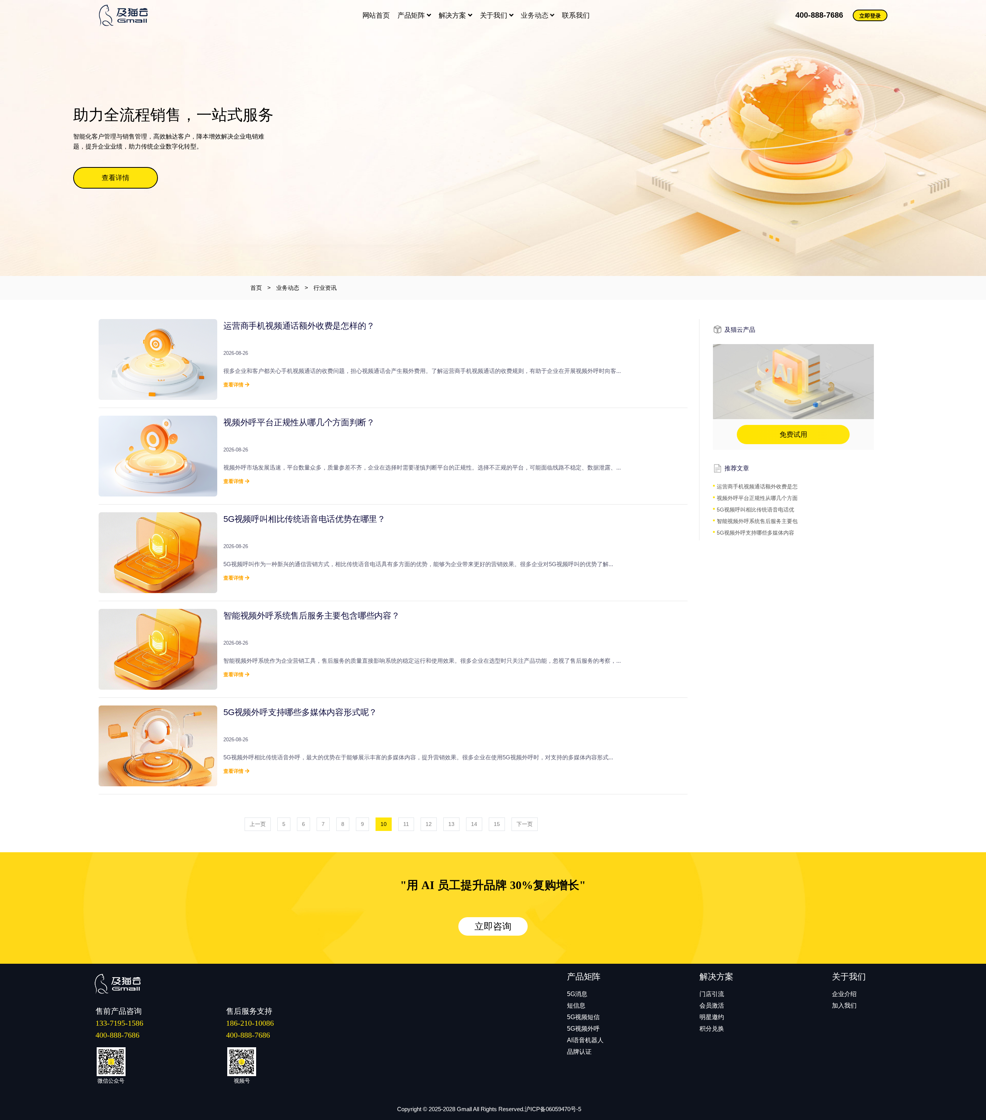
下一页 (524, 824)
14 (474, 824)
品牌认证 (579, 1051)
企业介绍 (844, 994)
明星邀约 (711, 1017)
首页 (256, 287)
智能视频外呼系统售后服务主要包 (757, 521)
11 (406, 824)
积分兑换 (711, 1028)
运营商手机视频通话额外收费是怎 (757, 486)
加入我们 (844, 1005)
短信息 (576, 1005)
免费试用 (793, 434)
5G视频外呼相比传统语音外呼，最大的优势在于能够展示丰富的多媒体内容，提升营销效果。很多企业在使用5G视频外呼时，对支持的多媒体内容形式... (418, 757)
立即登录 (870, 16)
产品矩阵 (412, 15)
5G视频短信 (583, 1017)
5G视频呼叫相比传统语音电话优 (755, 510)
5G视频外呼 (583, 1028)
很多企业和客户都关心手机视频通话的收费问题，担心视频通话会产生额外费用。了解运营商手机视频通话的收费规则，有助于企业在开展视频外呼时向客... (422, 371)
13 (451, 824)
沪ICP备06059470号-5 (553, 1109)
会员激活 (711, 1005)
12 (429, 824)
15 (497, 824)
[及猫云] (127, 15)
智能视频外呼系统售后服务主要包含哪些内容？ (311, 615)
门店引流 (711, 994)
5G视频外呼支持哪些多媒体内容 (755, 533)
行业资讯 (325, 287)
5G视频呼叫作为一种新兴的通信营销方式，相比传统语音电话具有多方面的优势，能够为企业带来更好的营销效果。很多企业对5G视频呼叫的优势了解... (418, 564)
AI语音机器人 (585, 1040)
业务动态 (535, 15)
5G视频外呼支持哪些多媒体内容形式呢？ (300, 712)
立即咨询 (493, 926)
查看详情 (115, 178)
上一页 (258, 824)
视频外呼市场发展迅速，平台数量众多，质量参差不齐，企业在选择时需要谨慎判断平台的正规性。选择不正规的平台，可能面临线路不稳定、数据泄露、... (422, 467)
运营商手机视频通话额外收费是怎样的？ (298, 326)
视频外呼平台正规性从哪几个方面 (757, 498)
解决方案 (453, 15)
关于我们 (494, 15)
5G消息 (577, 994)
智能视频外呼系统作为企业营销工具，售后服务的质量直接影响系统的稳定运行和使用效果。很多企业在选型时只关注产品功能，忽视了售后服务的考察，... (422, 660)
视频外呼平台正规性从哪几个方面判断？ (298, 422)
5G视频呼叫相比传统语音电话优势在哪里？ (304, 519)
